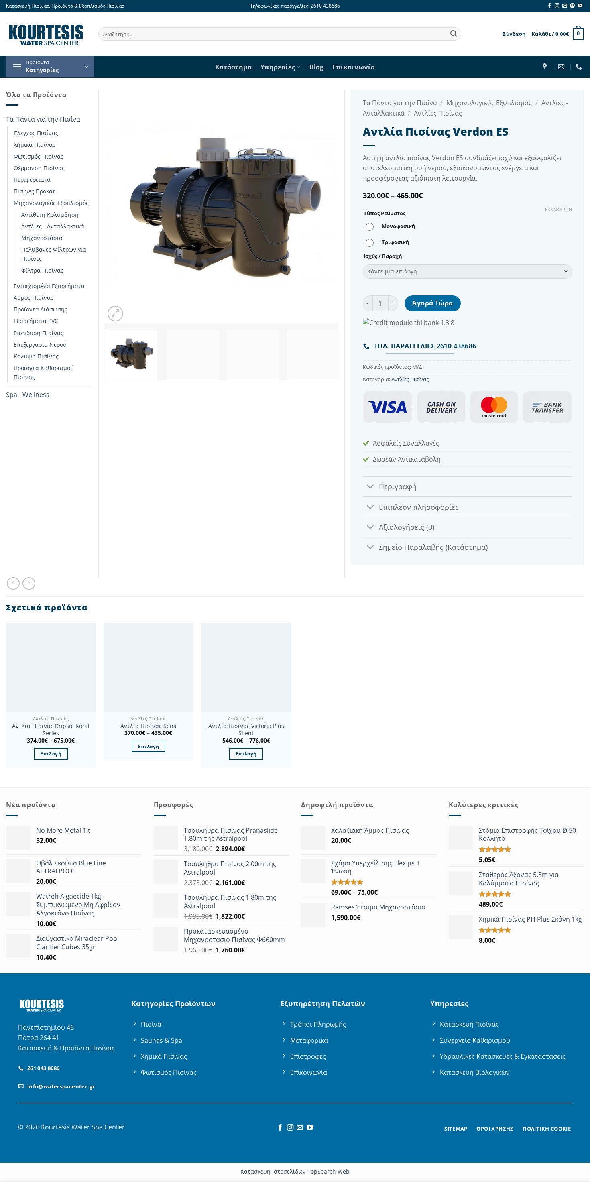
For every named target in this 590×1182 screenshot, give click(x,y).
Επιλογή (50, 754)
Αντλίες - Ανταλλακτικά (52, 226)
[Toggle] (370, 487)
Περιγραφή (398, 486)
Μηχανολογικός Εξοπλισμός (51, 203)
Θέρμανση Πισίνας (39, 168)
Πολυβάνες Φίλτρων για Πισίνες (53, 254)
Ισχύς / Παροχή (383, 256)
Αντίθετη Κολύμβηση (50, 214)
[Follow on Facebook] (549, 6)
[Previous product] (28, 583)
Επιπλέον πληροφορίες (419, 507)
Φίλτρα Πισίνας (42, 270)
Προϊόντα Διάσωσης (40, 309)
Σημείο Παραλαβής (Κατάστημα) (433, 547)
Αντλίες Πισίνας (438, 113)
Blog (316, 67)
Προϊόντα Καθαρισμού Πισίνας (44, 372)
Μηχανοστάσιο (41, 238)
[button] (514, 34)
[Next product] (13, 583)
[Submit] (453, 34)
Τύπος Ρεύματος (384, 213)
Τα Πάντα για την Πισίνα (43, 119)
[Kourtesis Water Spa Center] (546, 67)
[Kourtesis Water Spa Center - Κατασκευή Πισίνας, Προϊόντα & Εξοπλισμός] (46, 34)
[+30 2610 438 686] (580, 67)
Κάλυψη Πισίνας (36, 356)
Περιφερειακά (32, 179)
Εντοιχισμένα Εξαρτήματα (49, 286)
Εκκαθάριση (558, 209)
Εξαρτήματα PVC (36, 321)
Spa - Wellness (27, 394)
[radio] (392, 227)
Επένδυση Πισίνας (38, 333)
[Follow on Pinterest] (572, 6)
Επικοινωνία (353, 67)
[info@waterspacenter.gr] (562, 67)
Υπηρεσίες (277, 67)
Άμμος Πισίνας (33, 297)
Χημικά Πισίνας (34, 145)
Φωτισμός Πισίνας (38, 156)
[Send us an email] (564, 6)
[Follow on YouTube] (580, 6)
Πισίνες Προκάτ (34, 191)
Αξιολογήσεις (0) (406, 527)
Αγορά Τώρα (432, 303)
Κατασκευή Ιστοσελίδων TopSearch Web (295, 1171)
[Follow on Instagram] (557, 6)
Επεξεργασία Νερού (40, 344)
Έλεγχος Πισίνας (36, 133)
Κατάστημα (233, 67)
